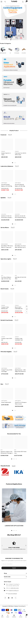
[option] (14, 22)
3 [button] (13, 39)
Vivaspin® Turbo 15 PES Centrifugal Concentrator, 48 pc (6, 370)
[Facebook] (5, 598)
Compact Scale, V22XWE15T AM (19, 339)
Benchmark (4, 244)
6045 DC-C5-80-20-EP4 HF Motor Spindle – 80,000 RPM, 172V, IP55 (6, 216)
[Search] (5, 1)
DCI (2, 275)
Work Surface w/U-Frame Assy (20, 452)
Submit (14, 568)
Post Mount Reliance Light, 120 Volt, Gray (6, 278)
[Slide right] (25, 545)
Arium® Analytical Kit (6, 402)
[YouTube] (12, 598)
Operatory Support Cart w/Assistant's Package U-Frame (7, 452)
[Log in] (23, 1)
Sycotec (3, 214)
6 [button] (17, 39)
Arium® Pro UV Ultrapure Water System (21, 403)
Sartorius (4, 183)
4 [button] (14, 39)
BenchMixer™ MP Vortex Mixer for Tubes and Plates (7, 246)
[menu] (1, 1)
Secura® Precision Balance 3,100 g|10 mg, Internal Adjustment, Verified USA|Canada (6, 185)
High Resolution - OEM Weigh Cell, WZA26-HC (20, 370)
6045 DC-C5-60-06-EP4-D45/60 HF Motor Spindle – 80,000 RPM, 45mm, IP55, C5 (20, 216)
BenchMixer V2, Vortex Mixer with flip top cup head (20, 246)
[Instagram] (8, 598)
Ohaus (3, 151)
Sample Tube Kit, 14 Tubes (5, 153)
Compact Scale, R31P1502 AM (5, 307)
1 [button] (10, 39)
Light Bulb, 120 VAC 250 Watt (20, 278)
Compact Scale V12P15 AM (6, 339)
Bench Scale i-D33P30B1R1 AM (18, 307)
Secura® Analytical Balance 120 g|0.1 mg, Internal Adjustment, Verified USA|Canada (20, 185)
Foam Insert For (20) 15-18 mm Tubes (20, 153)
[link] (14, 117)
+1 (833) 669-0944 (14, 588)
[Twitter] (15, 598)
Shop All (10, 134)
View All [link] (13, 465)
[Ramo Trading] (14, 22)
